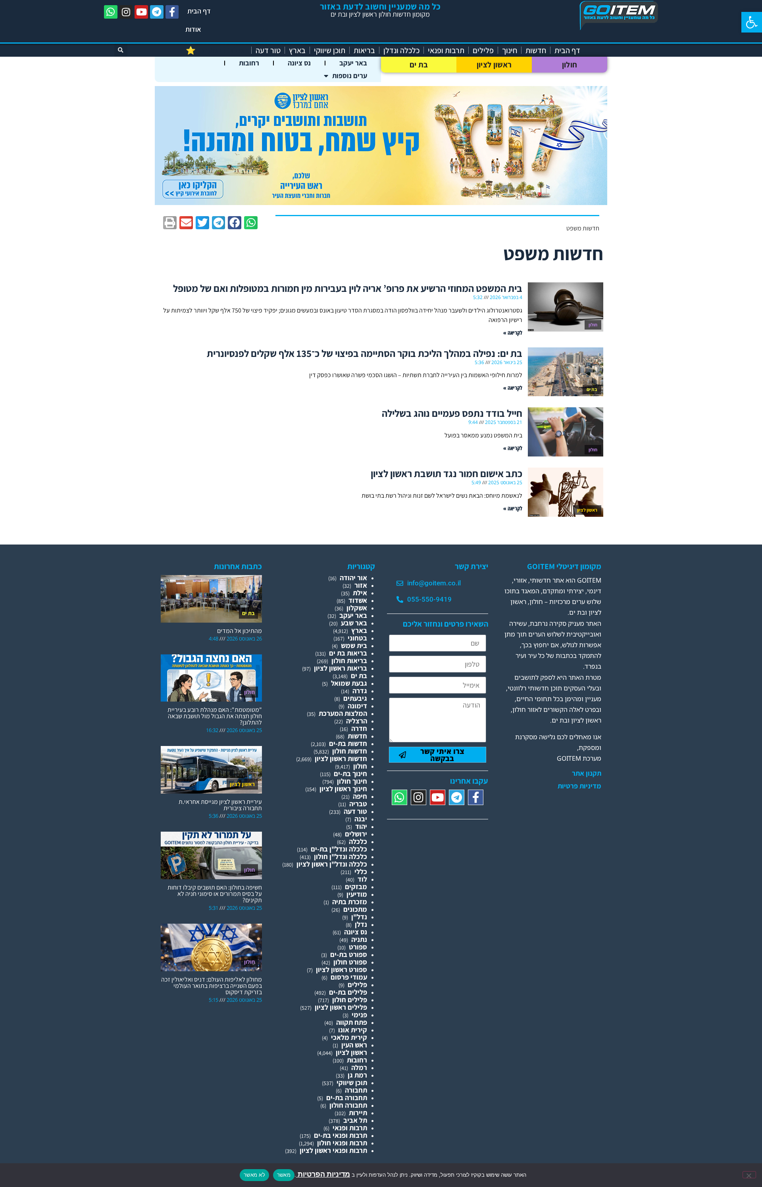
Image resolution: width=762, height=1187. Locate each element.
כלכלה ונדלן (401, 50)
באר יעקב (353, 62)
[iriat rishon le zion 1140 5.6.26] (381, 202)
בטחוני (357, 637)
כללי (360, 871)
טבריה (358, 803)
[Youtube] (141, 12)
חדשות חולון (349, 751)
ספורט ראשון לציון (341, 969)
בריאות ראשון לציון (340, 668)
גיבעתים (355, 698)
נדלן (361, 924)
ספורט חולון (350, 961)
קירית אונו (352, 1029)
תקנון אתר (586, 773)
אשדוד (357, 600)
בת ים (419, 64)
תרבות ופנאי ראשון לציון (333, 1150)
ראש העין (354, 1044)
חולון (569, 64)
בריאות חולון (349, 660)
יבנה (360, 818)
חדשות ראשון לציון (341, 758)
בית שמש (354, 645)
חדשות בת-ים (348, 743)
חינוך (509, 50)
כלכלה (358, 841)
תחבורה (356, 1090)
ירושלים (356, 833)
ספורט (358, 946)
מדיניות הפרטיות (323, 1174)
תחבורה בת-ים (346, 1097)
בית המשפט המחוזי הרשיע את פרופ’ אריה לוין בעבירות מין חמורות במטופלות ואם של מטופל (347, 288)
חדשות (535, 50)
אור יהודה (353, 577)
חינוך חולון (352, 781)
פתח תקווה (351, 1022)
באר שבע (354, 622)
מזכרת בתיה (349, 901)
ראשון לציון (494, 64)
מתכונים (355, 909)
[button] (751, 22)
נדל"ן (359, 916)
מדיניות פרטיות (579, 786)
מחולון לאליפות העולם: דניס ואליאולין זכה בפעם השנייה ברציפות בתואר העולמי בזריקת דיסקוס (211, 985)
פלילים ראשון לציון (341, 1007)
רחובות (249, 62)
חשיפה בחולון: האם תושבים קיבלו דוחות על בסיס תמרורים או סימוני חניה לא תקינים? (214, 893)
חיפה (360, 796)
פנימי (359, 1014)
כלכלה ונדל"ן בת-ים (339, 848)
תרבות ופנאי (446, 50)
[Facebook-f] (172, 12)
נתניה (359, 939)
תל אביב (355, 1120)
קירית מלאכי (349, 1037)
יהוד (361, 826)
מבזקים (356, 886)
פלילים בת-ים (348, 992)
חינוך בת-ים (350, 773)
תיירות (358, 1112)
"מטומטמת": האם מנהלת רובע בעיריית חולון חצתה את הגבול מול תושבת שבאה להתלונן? (214, 716)
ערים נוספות (349, 75)
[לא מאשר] (749, 1174)
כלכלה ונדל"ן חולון (340, 856)
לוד (362, 879)
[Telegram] (157, 12)
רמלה (359, 1067)
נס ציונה (299, 62)
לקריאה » (512, 332)
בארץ (297, 50)
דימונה (357, 705)
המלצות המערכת (343, 713)
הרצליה (356, 720)
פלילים (483, 50)
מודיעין (356, 894)
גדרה (359, 690)
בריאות (364, 50)
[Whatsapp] (110, 12)
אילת (360, 592)
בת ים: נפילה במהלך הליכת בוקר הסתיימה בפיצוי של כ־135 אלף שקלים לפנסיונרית (364, 353)
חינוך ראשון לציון (343, 788)
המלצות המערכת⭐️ (216, 50)
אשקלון (356, 607)
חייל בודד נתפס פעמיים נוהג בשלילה (452, 413)
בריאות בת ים (348, 653)
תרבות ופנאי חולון (342, 1142)
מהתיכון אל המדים (239, 631)
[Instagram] (126, 12)
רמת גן (357, 1075)
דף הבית (199, 10)
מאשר (284, 1175)
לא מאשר (254, 1175)
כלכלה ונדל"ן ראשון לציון (331, 864)
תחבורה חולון (348, 1105)
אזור (360, 585)
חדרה (359, 728)
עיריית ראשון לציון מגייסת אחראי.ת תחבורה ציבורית (220, 805)
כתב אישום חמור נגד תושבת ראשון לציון (446, 473)
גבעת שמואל (349, 683)
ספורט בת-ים (348, 954)
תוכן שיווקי (329, 50)
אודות (193, 29)
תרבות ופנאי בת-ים (340, 1135)
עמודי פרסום (349, 977)
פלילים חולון (349, 999)
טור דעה (268, 50)
